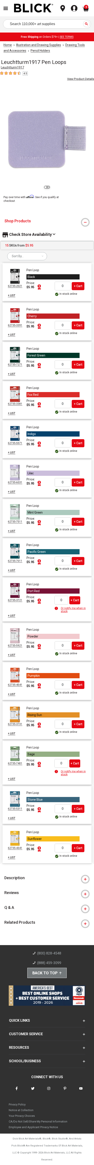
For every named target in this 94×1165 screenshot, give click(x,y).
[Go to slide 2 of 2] (48, 187)
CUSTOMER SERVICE (26, 1034)
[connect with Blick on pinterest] (65, 1091)
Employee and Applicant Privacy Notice (33, 1127)
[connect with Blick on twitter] (32, 1091)
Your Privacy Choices (22, 1115)
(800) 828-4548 (49, 953)
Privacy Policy (17, 1104)
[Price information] (39, 287)
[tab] (47, 221)
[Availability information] (57, 608)
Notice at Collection (21, 1110)
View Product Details (80, 79)
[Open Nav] (5, 8)
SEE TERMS (66, 36)
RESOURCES (19, 1047)
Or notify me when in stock (73, 610)
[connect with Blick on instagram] (48, 1091)
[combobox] (27, 256)
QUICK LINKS (19, 1020)
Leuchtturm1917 (12, 67)
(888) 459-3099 (49, 963)
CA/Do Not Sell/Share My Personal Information (38, 1121)
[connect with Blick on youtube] (81, 1091)
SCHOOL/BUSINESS (25, 1061)
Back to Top (44, 973)
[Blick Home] (33, 8)
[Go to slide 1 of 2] (45, 187)
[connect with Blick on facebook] (16, 1091)
